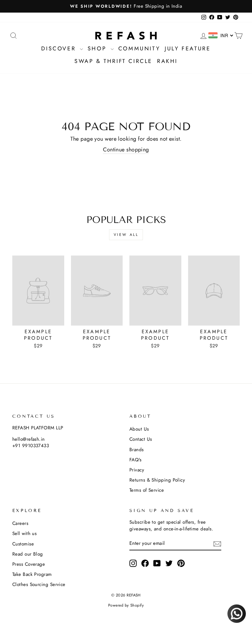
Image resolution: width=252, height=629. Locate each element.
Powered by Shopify (126, 605)
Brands (136, 449)
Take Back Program (32, 574)
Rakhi (167, 61)
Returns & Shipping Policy (157, 480)
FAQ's (135, 459)
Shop (98, 49)
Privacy (136, 470)
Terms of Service (146, 490)
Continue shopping (126, 150)
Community (139, 49)
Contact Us (140, 439)
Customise (23, 544)
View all (126, 234)
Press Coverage (28, 564)
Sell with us (24, 533)
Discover (59, 49)
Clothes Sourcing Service (38, 584)
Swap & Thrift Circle (113, 61)
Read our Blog (27, 554)
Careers (20, 523)
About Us (139, 429)
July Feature (188, 49)
